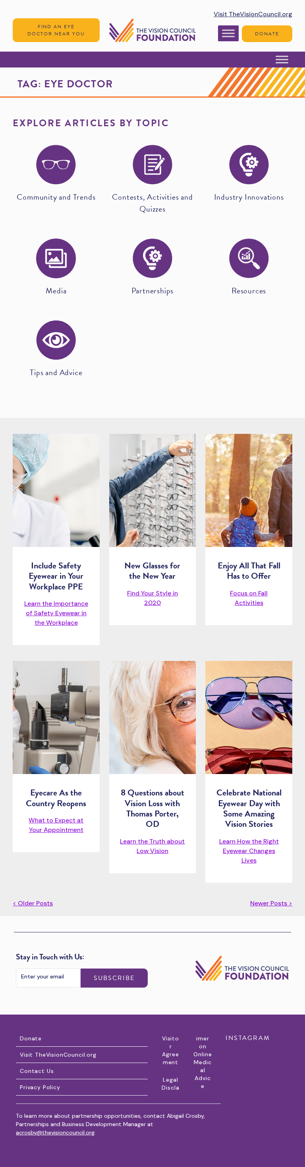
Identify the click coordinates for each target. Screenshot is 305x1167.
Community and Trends (56, 197)
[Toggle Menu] (228, 33)
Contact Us (37, 1071)
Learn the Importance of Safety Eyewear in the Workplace (56, 613)
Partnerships (152, 291)
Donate (267, 33)
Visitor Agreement (170, 1050)
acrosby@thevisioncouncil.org (55, 1132)
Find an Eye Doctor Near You (56, 30)
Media (56, 291)
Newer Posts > (271, 903)
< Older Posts (33, 903)
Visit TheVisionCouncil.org (253, 14)
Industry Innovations (249, 197)
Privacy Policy (40, 1087)
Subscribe (114, 978)
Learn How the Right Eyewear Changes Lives (249, 851)
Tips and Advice (56, 372)
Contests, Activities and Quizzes (152, 203)
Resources (249, 291)
